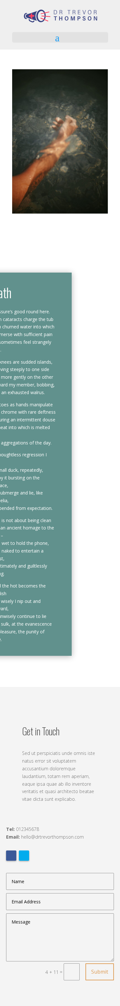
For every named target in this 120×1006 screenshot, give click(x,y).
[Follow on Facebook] (11, 855)
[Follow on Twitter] (24, 855)
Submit (99, 971)
